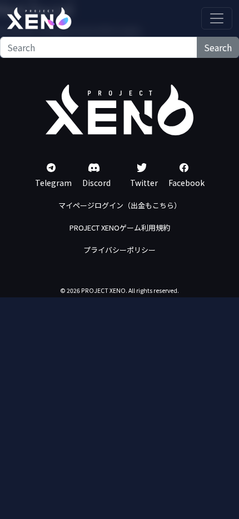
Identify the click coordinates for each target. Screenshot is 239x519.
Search (218, 47)
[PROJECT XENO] (39, 18)
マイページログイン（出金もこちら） (119, 205)
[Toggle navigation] (216, 18)
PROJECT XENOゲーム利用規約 (119, 227)
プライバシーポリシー (119, 249)
